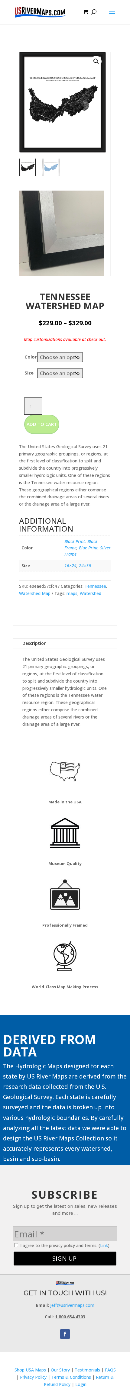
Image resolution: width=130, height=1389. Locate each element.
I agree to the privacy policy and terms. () (64, 1245)
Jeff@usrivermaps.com (72, 1305)
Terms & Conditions (71, 1377)
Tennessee (95, 586)
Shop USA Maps (30, 1370)
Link (104, 1245)
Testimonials (87, 1370)
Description (34, 643)
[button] (96, 61)
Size (29, 373)
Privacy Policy (33, 1377)
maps (72, 593)
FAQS (110, 1370)
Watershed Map (34, 593)
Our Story (60, 1370)
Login (80, 1384)
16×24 (70, 565)
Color (30, 357)
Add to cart (42, 424)
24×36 (85, 565)
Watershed (90, 593)
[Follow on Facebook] (65, 1334)
